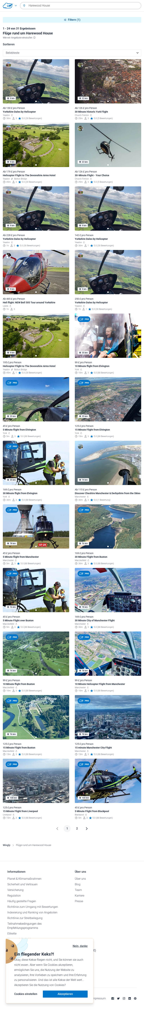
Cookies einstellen (25, 994)
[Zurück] (57, 828)
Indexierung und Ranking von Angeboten (32, 912)
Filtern (74, 19)
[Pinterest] (135, 998)
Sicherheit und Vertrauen (22, 884)
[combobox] (80, 5)
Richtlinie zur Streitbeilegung (24, 918)
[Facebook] (112, 998)
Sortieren (9, 44)
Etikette (12, 933)
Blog (77, 884)
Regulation (14, 895)
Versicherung (15, 890)
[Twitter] (118, 998)
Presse (79, 901)
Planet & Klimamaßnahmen (24, 878)
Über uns (80, 878)
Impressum (99, 998)
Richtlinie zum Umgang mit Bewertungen (32, 907)
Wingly (6, 845)
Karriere (79, 895)
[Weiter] (86, 828)
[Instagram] (124, 998)
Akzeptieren (65, 994)
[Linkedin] (129, 998)
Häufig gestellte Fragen (21, 901)
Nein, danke (80, 946)
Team (78, 890)
